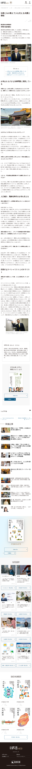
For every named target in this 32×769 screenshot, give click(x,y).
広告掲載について (5, 756)
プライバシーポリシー (21, 756)
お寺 (11, 7)
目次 (14, 68)
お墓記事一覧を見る (23, 614)
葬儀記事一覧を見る (8, 614)
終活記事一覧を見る (23, 587)
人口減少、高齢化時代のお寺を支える (15, 73)
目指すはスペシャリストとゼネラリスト (16, 74)
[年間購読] (25, 2)
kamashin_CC (16, 751)
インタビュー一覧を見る (8, 587)
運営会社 (18, 754)
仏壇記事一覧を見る (8, 639)
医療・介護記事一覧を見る (7, 665)
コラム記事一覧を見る (23, 665)
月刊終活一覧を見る (15, 737)
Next (27, 327)
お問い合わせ (4, 754)
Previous (5, 327)
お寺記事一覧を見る (23, 639)
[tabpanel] (17, 326)
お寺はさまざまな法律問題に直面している (16, 71)
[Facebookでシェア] (29, 410)
